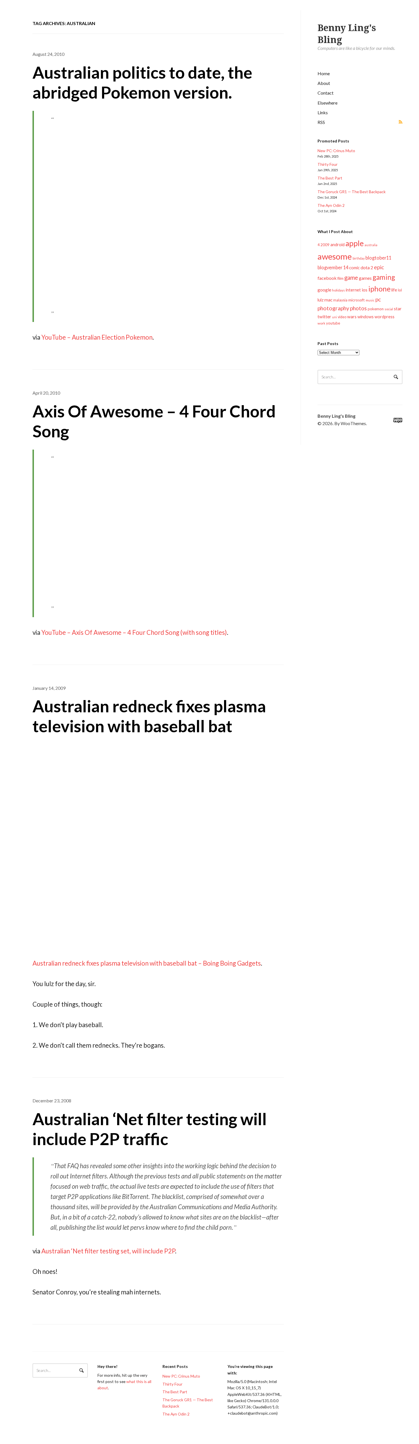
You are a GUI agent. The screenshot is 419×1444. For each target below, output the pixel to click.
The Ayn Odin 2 (331, 205)
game (351, 277)
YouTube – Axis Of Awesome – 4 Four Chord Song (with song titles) (134, 632)
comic (354, 267)
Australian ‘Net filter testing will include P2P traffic (149, 1129)
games (365, 278)
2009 (324, 244)
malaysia (340, 300)
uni (334, 317)
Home (324, 73)
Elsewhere (327, 102)
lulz (321, 299)
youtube (333, 323)
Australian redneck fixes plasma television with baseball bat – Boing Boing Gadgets (146, 963)
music (370, 300)
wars (352, 316)
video (342, 317)
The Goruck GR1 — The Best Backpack (352, 191)
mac (328, 299)
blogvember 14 (333, 267)
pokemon (376, 309)
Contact (325, 92)
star (398, 308)
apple (354, 243)
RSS (321, 122)
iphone (379, 288)
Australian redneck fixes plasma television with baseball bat (149, 716)
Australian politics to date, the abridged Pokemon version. (142, 82)
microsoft (356, 300)
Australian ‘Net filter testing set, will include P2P (108, 1251)
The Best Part (330, 178)
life (394, 289)
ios (364, 289)
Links (323, 112)
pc (378, 299)
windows (365, 316)
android (337, 244)
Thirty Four (327, 164)
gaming (384, 277)
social (389, 309)
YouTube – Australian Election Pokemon (96, 337)
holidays (338, 290)
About (324, 83)
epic (379, 267)
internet (353, 289)
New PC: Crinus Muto (336, 150)
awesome (335, 256)
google (324, 289)
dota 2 (367, 267)
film (340, 278)
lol (400, 290)
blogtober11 (378, 257)
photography (333, 308)
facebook (327, 278)
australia (371, 245)
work (321, 323)
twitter (324, 316)
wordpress (384, 316)
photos (358, 308)
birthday (359, 258)
